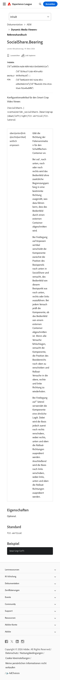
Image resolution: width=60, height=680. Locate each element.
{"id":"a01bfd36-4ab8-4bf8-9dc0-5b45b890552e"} (27, 66)
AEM (29, 24)
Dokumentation (15, 24)
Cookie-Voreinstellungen (17, 658)
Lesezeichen (15, 55)
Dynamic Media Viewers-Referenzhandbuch (22, 32)
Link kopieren (30, 55)
